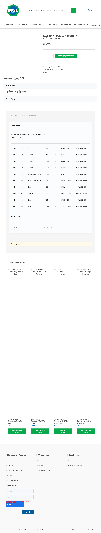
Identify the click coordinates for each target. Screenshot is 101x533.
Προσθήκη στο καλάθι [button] (17, 431)
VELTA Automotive (81, 24)
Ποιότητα (39, 466)
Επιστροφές (10, 475)
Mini (49, 72)
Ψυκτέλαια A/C (66, 24)
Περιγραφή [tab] (13, 116)
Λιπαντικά (33, 24)
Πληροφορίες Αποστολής (14, 471)
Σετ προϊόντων (21, 24)
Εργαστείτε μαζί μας (43, 471)
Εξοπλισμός (53, 24)
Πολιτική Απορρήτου (74, 461)
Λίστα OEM (10, 86)
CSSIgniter (75, 530)
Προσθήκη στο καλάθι (66, 56)
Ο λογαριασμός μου (12, 480)
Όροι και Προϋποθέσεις (75, 466)
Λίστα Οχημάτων (13, 99)
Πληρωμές (9, 466)
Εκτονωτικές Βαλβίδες (56, 69)
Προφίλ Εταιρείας (42, 461)
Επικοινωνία (95, 25)
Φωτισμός (43, 24)
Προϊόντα (9, 24)
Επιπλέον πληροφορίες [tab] (29, 116)
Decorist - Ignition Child (14, 530)
